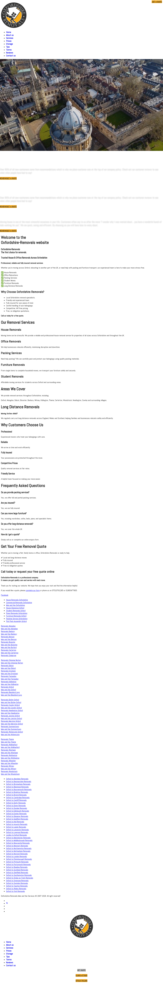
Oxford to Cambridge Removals (18, 797)
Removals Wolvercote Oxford (12, 731)
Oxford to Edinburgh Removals (17, 811)
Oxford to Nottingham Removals (18, 851)
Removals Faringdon (8, 676)
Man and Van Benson (9, 639)
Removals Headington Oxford (12, 710)
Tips (8, 46)
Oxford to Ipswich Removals (16, 824)
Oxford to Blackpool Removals (17, 786)
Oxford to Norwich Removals (17, 853)
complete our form (33, 590)
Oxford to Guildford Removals (17, 819)
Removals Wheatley (8, 760)
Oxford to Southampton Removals (19, 875)
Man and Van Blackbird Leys (11, 695)
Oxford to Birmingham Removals (18, 784)
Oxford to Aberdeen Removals (17, 778)
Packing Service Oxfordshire (16, 618)
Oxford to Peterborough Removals (19, 859)
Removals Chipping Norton (11, 660)
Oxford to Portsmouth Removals (18, 864)
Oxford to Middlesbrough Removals (19, 840)
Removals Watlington (9, 755)
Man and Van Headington (10, 713)
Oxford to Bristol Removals (16, 794)
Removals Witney (7, 766)
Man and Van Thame (8, 742)
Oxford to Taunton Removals (17, 886)
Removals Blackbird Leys (10, 692)
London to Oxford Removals (16, 835)
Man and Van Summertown (11, 729)
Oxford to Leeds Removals (16, 827)
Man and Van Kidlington (9, 684)
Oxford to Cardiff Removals (16, 800)
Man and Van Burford (9, 647)
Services (9, 37)
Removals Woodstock (9, 771)
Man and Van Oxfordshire (15, 605)
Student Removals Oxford (15, 610)
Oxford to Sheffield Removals (17, 872)
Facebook (4, 595)
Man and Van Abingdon (9, 628)
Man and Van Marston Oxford (12, 723)
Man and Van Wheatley (9, 763)
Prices (8, 40)
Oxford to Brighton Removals (17, 792)
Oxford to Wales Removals (16, 888)
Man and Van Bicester (9, 644)
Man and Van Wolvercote (10, 734)
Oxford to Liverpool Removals (17, 832)
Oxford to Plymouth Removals (17, 861)
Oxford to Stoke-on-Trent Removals (19, 878)
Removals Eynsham (8, 671)
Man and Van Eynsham (9, 673)
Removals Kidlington (8, 681)
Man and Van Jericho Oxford (11, 718)
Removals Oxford (7, 687)
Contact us (11, 55)
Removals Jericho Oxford (10, 715)
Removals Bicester (8, 642)
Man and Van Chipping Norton (12, 662)
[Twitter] (7, 903)
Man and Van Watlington (10, 758)
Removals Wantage (8, 750)
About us (10, 35)
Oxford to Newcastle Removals (18, 843)
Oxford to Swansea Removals (17, 880)
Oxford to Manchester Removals (18, 837)
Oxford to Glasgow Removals (17, 816)
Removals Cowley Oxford (10, 705)
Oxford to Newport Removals (17, 845)
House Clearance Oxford (15, 608)
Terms (9, 49)
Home (8, 32)
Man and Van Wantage (9, 752)
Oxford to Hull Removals (15, 821)
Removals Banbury (8, 631)
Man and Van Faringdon (9, 679)
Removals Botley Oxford (10, 699)
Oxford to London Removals (16, 856)
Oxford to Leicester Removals (17, 829)
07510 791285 (144, 1)
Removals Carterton (8, 650)
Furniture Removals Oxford (16, 616)
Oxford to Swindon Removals (17, 883)
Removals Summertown (10, 726)
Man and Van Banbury (9, 634)
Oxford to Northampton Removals (18, 848)
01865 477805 (131, 1)
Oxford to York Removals (15, 891)
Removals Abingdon (8, 626)
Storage (9, 43)
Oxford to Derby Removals (16, 803)
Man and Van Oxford (8, 689)
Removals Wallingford (9, 744)
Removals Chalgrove (8, 655)
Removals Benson (7, 636)
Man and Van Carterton (9, 652)
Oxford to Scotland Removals (17, 869)
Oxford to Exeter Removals (16, 813)
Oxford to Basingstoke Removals (18, 781)
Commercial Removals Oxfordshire (19, 602)
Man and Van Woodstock (10, 774)
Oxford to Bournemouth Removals (19, 789)
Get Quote (81, 970)
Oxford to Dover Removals (16, 805)
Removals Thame (7, 739)
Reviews (9, 52)
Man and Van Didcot (8, 668)
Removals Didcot (7, 665)
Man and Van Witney (8, 768)
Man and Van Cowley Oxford (11, 707)
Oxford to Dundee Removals (16, 808)
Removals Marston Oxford (11, 721)
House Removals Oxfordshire (17, 599)
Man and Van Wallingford (10, 747)
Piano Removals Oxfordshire (16, 613)
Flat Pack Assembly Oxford (16, 621)
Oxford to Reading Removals (17, 867)
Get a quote (157, 1)
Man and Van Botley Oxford (11, 702)
